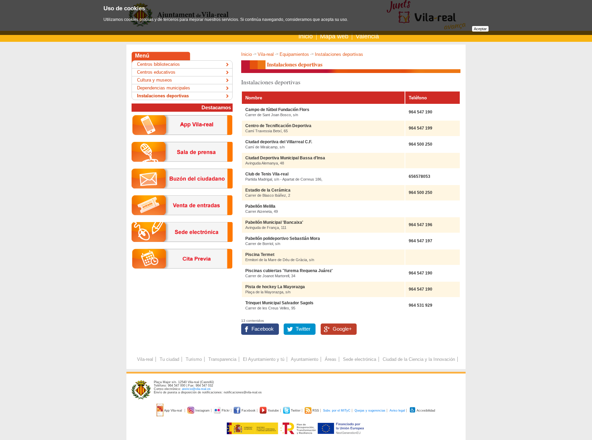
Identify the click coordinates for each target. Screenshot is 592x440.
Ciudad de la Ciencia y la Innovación (419, 359)
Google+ (342, 329)
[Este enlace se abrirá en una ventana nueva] (182, 247)
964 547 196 (420, 224)
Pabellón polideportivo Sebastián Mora (282, 238)
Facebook (262, 329)
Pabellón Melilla (260, 206)
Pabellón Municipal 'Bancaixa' (274, 222)
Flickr (226, 410)
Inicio (305, 36)
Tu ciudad (169, 359)
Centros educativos (156, 72)
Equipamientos (294, 54)
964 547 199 (420, 128)
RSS (315, 410)
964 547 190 (420, 112)
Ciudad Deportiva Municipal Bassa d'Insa (285, 158)
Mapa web (334, 36)
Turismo (194, 359)
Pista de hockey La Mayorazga (275, 286)
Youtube (273, 410)
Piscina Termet (259, 254)
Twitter (303, 329)
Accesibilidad (425, 410)
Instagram (202, 410)
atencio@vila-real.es (196, 389)
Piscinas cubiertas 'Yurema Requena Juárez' (289, 270)
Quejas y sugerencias (370, 410)
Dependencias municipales (163, 87)
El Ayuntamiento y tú (263, 359)
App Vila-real (173, 410)
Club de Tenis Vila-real (266, 174)
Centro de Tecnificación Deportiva (278, 125)
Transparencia (222, 359)
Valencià (367, 36)
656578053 (419, 176)
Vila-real (266, 54)
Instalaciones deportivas (163, 95)
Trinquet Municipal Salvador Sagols (279, 303)
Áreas (330, 359)
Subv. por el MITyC (336, 410)
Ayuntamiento (304, 359)
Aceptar (480, 29)
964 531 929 (420, 305)
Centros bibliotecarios (158, 64)
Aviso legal (397, 410)
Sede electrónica (359, 359)
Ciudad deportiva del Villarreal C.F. (278, 141)
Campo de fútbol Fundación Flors (277, 109)
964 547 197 (420, 241)
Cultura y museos (154, 80)
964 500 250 (420, 144)
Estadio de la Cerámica (268, 190)
